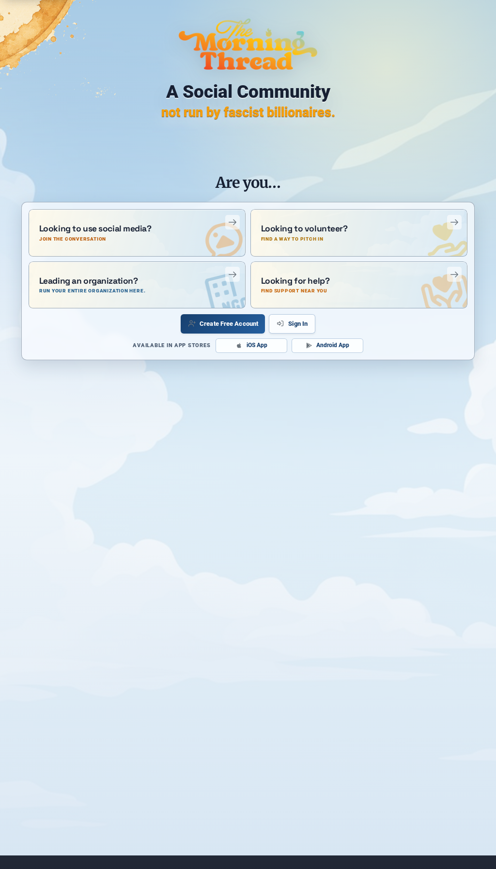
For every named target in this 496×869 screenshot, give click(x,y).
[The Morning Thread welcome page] (248, 44)
